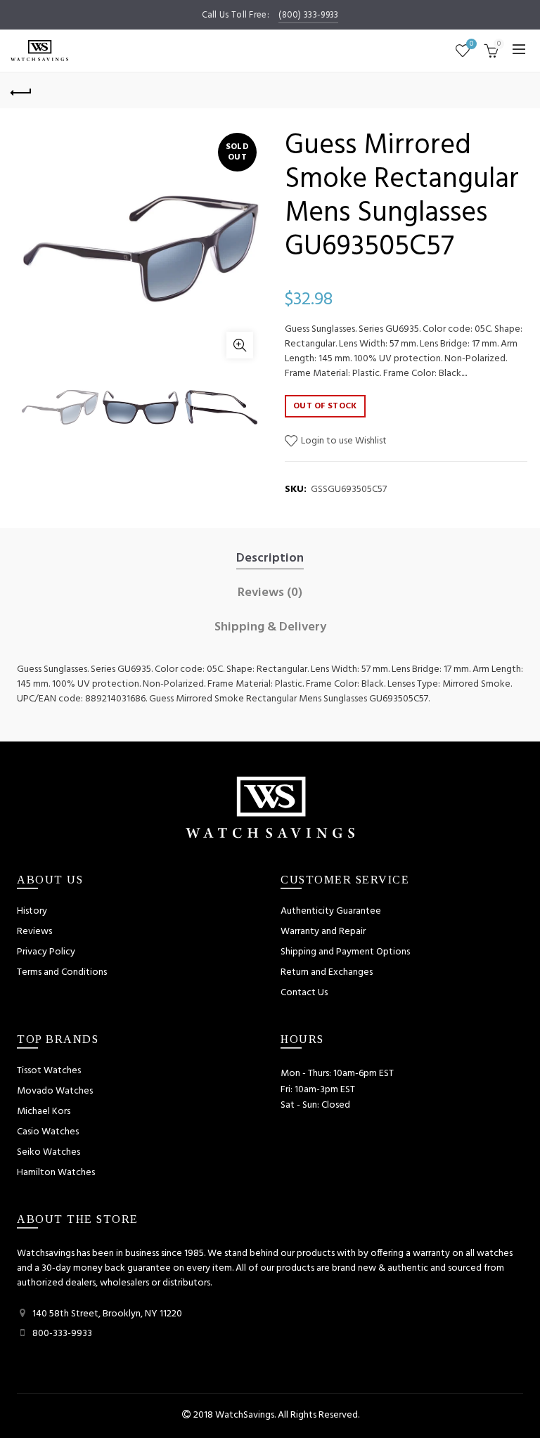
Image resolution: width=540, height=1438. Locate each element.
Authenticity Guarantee (331, 911)
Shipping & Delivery (270, 627)
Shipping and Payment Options (345, 952)
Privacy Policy (46, 952)
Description (270, 559)
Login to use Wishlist (343, 441)
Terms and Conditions (62, 972)
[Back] (21, 91)
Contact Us (304, 993)
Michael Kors (43, 1111)
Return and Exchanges (327, 972)
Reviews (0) (270, 593)
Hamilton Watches (56, 1173)
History (32, 911)
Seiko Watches (48, 1152)
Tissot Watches (49, 1071)
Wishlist (471, 44)
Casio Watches (48, 1132)
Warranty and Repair (323, 932)
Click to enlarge (239, 345)
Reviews (34, 932)
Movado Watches (55, 1091)
